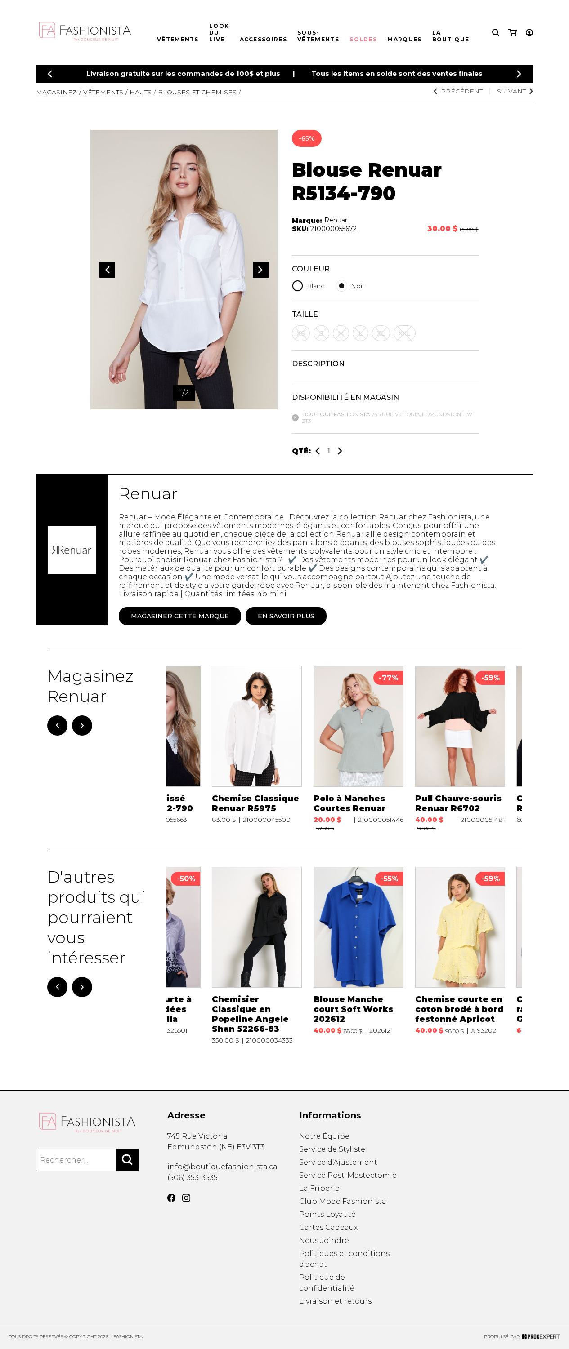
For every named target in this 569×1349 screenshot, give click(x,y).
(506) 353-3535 (192, 1177)
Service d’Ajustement (338, 1162)
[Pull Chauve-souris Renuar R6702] (460, 749)
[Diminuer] (317, 451)
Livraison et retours (335, 1301)
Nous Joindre (324, 1240)
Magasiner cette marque (180, 616)
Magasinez (56, 92)
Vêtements (178, 39)
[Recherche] (495, 32)
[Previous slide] (50, 74)
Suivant (511, 91)
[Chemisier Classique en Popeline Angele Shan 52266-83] (257, 955)
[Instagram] (186, 1198)
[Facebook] (171, 1198)
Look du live (219, 32)
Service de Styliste (332, 1149)
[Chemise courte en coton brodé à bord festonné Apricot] (460, 955)
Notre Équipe (324, 1136)
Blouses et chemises (197, 92)
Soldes (363, 39)
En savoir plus (286, 616)
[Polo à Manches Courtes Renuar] (358, 749)
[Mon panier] (512, 32)
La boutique (450, 36)
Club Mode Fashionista (342, 1201)
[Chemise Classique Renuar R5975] (257, 749)
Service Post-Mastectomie (348, 1175)
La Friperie (319, 1188)
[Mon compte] (529, 32)
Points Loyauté (327, 1214)
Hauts (141, 92)
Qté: (301, 451)
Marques (404, 39)
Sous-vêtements (318, 36)
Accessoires (263, 39)
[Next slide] (519, 74)
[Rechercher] (127, 1160)
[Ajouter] (340, 451)
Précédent (462, 91)
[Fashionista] (87, 1123)
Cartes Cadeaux (328, 1227)
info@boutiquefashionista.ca (222, 1167)
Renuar (335, 220)
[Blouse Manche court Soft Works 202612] (358, 955)
